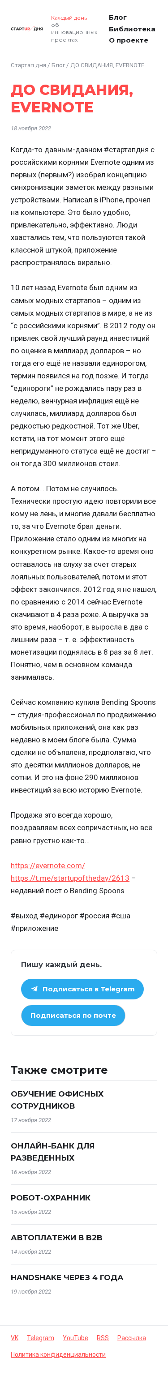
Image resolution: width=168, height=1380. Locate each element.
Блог (118, 17)
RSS (103, 1337)
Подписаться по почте (73, 1015)
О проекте (128, 40)
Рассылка (131, 1337)
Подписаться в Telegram (89, 989)
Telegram (40, 1337)
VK (14, 1337)
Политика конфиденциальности (58, 1354)
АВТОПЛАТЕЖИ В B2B (57, 1237)
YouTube (75, 1337)
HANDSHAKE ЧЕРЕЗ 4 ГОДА (67, 1277)
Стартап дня (28, 65)
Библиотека (132, 29)
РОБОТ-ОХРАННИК (50, 1197)
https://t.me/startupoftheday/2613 (70, 878)
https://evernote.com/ (48, 865)
